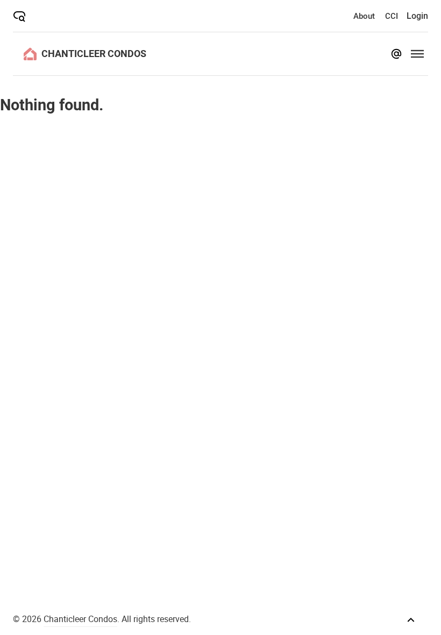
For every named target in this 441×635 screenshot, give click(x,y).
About (364, 15)
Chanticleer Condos (80, 619)
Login (417, 16)
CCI (391, 15)
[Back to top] (410, 619)
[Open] (417, 54)
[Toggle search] (19, 16)
